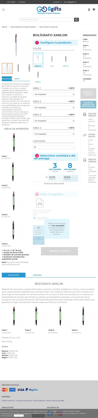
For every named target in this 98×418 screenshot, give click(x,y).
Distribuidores (39, 401)
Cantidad (87, 79)
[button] (18, 68)
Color (85, 39)
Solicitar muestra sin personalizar (88, 104)
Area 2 (86, 54)
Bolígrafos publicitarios (23, 27)
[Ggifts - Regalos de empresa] (49, 10)
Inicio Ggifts (11, 2)
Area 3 (86, 62)
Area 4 (86, 70)
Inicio (4, 27)
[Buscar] (76, 20)
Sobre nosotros (8, 401)
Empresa (22, 2)
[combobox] (49, 20)
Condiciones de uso (24, 401)
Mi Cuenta (89, 11)
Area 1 (85, 45)
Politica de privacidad (55, 401)
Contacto (56, 2)
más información (6, 415)
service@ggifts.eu (70, 2)
